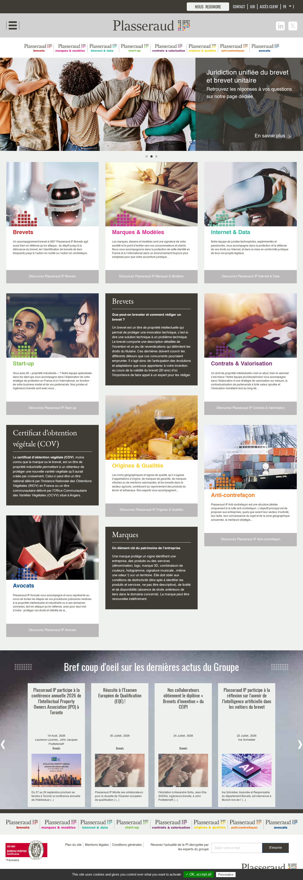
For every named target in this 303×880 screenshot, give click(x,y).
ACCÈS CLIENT (269, 6)
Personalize (225, 874)
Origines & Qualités (137, 466)
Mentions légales (97, 844)
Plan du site (73, 844)
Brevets (23, 232)
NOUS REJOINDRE (208, 7)
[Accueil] (151, 25)
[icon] (280, 26)
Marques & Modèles (138, 232)
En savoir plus (270, 136)
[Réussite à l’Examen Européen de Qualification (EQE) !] (119, 745)
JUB (252, 6)
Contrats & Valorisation (241, 364)
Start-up (23, 364)
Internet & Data (230, 232)
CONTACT (239, 6)
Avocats (23, 586)
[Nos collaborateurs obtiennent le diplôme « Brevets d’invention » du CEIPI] (183, 745)
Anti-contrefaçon (233, 495)
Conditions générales (127, 844)
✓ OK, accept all (198, 874)
